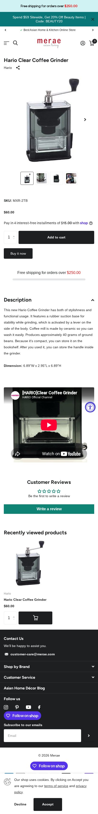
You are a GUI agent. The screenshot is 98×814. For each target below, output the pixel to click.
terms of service (56, 786)
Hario (8, 68)
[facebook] (39, 707)
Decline (20, 804)
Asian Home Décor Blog (24, 688)
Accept (48, 804)
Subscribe (88, 735)
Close (93, 19)
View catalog (6, 43)
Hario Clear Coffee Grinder (25, 600)
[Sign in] (82, 43)
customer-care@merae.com (32, 654)
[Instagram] (6, 707)
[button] (5, 30)
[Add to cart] (35, 618)
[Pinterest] (17, 707)
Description (18, 300)
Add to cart (56, 237)
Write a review (49, 509)
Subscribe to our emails (23, 725)
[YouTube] (28, 707)
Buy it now (18, 253)
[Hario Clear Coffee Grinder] (28, 563)
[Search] (15, 43)
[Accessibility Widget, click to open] (90, 407)
